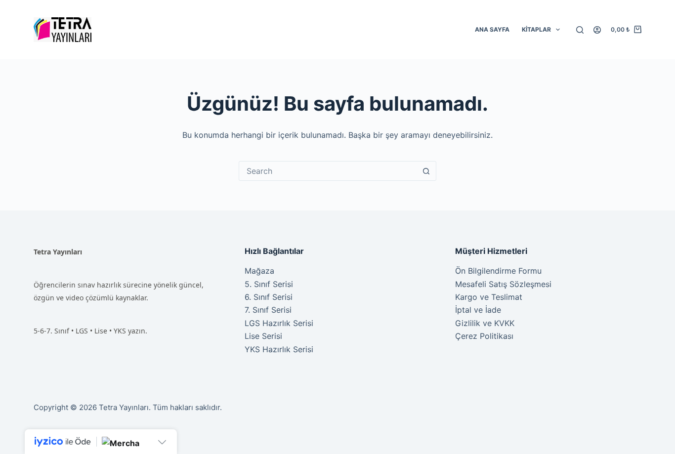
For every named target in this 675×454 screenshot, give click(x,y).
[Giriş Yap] (597, 30)
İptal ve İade (478, 310)
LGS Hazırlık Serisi (279, 323)
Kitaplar (536, 29)
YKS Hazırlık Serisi (279, 349)
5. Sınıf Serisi (269, 284)
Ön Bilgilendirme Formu (498, 271)
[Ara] (580, 30)
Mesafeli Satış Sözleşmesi (503, 284)
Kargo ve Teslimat (488, 297)
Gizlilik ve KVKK (484, 323)
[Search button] (426, 171)
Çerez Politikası (484, 336)
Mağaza (259, 271)
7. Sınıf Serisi (268, 310)
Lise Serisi (263, 336)
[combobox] (328, 171)
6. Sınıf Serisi (269, 297)
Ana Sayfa (492, 29)
